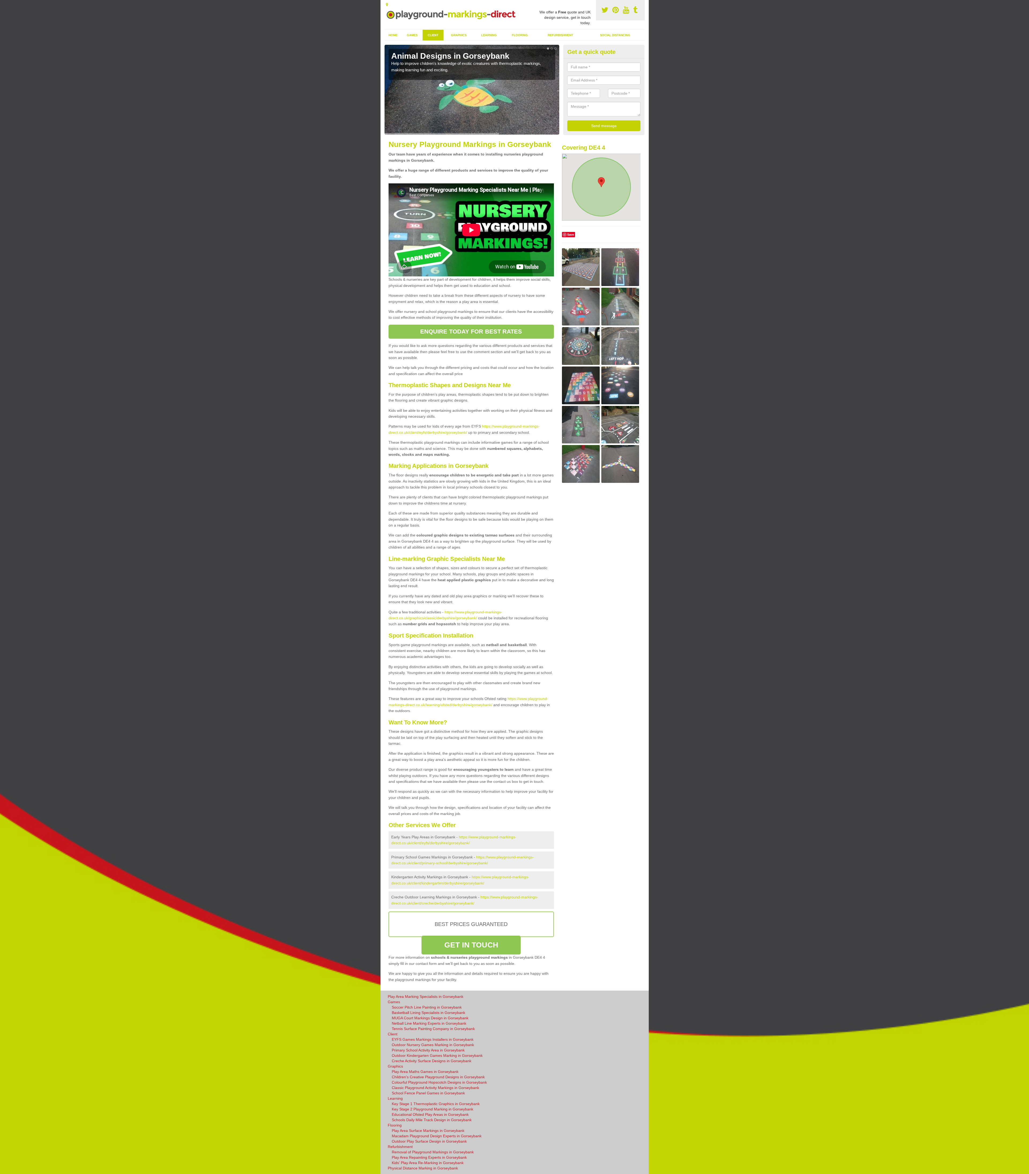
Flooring (520, 35)
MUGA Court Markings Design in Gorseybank (430, 1018)
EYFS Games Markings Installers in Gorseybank (433, 1039)
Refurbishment (560, 35)
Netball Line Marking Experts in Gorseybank (429, 1023)
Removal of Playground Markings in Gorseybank (433, 1152)
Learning (489, 35)
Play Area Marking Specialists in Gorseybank (425, 996)
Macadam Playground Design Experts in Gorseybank (437, 1136)
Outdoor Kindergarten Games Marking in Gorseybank (437, 1055)
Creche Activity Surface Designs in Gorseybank (431, 1061)
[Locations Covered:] (387, 4)
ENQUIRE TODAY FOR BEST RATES (471, 331)
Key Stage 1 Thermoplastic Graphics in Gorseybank (436, 1104)
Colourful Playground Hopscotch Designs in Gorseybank (439, 1082)
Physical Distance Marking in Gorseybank (423, 1168)
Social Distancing (615, 35)
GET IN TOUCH (471, 945)
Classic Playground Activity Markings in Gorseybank (435, 1088)
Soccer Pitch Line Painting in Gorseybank (427, 1007)
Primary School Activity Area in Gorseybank (428, 1050)
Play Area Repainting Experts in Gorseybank (429, 1157)
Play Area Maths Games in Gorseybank (425, 1071)
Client (433, 35)
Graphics (459, 35)
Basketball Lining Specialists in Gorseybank (428, 1012)
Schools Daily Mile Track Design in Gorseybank (432, 1120)
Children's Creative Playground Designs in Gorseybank (438, 1077)
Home (393, 35)
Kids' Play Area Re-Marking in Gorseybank (428, 1163)
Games (412, 35)
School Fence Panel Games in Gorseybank (428, 1093)
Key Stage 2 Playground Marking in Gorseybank (432, 1109)
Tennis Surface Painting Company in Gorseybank (433, 1029)
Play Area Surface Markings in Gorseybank (428, 1130)
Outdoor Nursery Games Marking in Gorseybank (433, 1045)
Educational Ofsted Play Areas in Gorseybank (430, 1114)
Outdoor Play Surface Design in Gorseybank (429, 1141)
